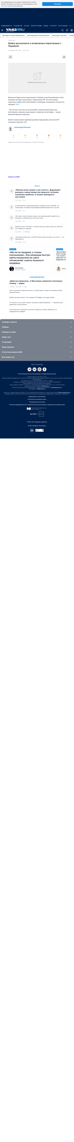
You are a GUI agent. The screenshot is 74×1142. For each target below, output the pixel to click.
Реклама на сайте (9, 332)
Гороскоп (53, 25)
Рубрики (5, 327)
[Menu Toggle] (2, 30)
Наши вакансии (8, 347)
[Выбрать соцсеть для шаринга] (64, 57)
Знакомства (18, 25)
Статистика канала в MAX (12, 352)
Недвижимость (6, 25)
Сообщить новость (9, 322)
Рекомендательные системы (37, 402)
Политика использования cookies (37, 399)
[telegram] (29, 369)
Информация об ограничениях (37, 396)
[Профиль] (71, 30)
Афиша (46, 25)
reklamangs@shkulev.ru (64, 392)
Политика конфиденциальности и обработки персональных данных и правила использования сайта (37, 404)
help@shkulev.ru (41, 389)
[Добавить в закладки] (10, 57)
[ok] (44, 369)
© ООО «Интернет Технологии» (37, 425)
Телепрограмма (36, 25)
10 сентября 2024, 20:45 (14, 50)
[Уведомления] (67, 30)
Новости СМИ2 (14, 177)
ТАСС (17, 104)
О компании (6, 342)
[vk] (34, 369)
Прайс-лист (6, 337)
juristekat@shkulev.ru (56, 387)
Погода (26, 25)
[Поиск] (62, 30)
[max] (39, 369)
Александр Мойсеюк (22, 127)
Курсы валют (63, 25)
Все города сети (8, 357)
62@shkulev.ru (45, 386)
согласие (4, 6)
